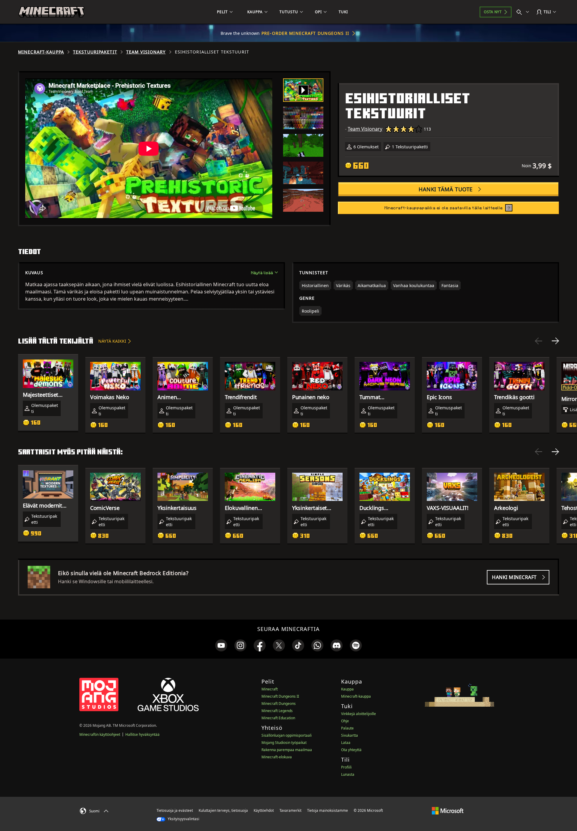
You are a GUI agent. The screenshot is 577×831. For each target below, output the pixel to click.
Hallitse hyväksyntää (142, 734)
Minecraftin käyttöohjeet (99, 734)
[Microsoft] (447, 810)
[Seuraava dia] (555, 340)
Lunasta (347, 774)
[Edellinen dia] (538, 340)
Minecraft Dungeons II (280, 696)
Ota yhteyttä (351, 749)
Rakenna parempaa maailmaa (286, 749)
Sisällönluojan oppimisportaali (286, 735)
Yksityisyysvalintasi (183, 819)
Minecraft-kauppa (41, 52)
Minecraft (269, 689)
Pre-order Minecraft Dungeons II (305, 33)
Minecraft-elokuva (276, 757)
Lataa (345, 742)
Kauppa (347, 689)
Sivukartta (349, 735)
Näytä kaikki (112, 341)
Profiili (346, 767)
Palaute (347, 728)
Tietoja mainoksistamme (327, 810)
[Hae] (524, 12)
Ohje (345, 720)
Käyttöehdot (264, 810)
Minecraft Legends (277, 710)
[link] (221, 645)
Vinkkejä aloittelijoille (358, 713)
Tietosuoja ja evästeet (175, 810)
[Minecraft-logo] (51, 12)
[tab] (303, 90)
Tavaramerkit (290, 810)
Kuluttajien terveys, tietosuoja (223, 810)
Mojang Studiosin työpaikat (284, 742)
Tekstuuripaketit (95, 52)
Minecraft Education (278, 717)
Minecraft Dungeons (278, 703)
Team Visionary (146, 52)
